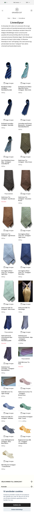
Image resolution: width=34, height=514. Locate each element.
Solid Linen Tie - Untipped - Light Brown (8, 234)
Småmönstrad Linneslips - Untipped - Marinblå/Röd (8, 368)
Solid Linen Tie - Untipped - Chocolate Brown (24, 198)
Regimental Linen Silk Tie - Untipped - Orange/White (24, 441)
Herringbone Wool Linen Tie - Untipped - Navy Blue (24, 272)
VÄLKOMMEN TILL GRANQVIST (11, 481)
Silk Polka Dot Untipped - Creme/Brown (8, 465)
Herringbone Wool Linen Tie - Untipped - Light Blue (7, 272)
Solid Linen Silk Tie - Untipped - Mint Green (8, 308)
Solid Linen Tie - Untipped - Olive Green (25, 161)
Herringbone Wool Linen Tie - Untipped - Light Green (24, 235)
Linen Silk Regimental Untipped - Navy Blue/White (7, 441)
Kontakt (4, 486)
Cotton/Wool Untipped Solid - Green (25, 417)
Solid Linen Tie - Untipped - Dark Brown (8, 198)
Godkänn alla (17, 505)
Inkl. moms (16, 2)
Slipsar (14, 18)
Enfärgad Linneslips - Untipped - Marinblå (7, 124)
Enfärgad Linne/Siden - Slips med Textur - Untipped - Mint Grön (25, 88)
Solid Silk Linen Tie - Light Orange (7, 392)
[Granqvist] (17, 11)
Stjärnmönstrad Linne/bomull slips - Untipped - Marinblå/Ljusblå (7, 338)
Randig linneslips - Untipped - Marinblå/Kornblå (6, 88)
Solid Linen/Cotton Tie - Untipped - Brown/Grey (25, 393)
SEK (27, 2)
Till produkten (8, 193)
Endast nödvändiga (17, 509)
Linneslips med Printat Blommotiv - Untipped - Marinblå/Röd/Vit (25, 125)
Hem (9, 18)
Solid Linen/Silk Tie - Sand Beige (24, 308)
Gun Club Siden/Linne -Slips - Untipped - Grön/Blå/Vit (8, 162)
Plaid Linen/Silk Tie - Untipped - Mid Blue (7, 417)
